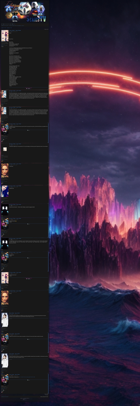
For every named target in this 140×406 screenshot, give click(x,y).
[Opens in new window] (28, 88)
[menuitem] (2, 24)
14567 (4, 44)
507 (4, 329)
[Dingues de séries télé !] (25, 11)
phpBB (23, 398)
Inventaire (2, 46)
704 (4, 200)
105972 (4, 137)
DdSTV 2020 (25, 399)
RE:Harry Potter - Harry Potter (15, 90)
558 (4, 119)
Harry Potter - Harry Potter (15, 30)
